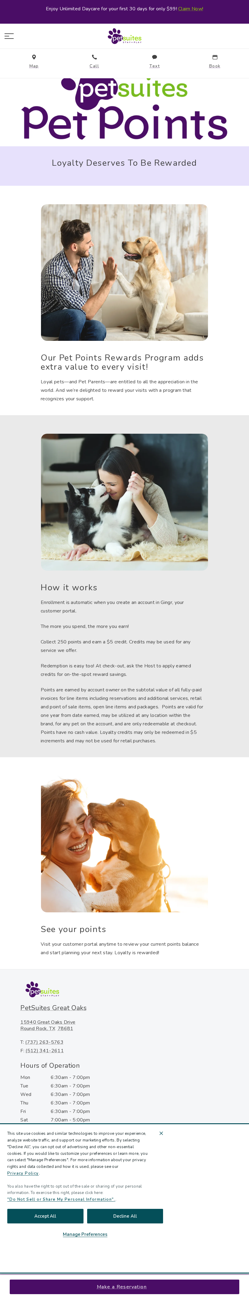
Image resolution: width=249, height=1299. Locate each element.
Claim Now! (190, 8)
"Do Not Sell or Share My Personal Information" (60, 1199)
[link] (124, 36)
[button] (9, 36)
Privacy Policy (23, 1173)
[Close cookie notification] (161, 1133)
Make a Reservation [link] (122, 1287)
